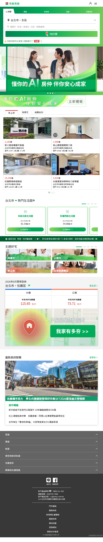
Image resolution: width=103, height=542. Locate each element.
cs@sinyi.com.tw (57, 496)
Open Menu (95, 3)
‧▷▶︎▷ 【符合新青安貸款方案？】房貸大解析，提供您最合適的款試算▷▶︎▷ (60, 238)
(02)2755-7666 (52, 494)
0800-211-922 (58, 491)
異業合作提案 (52, 531)
